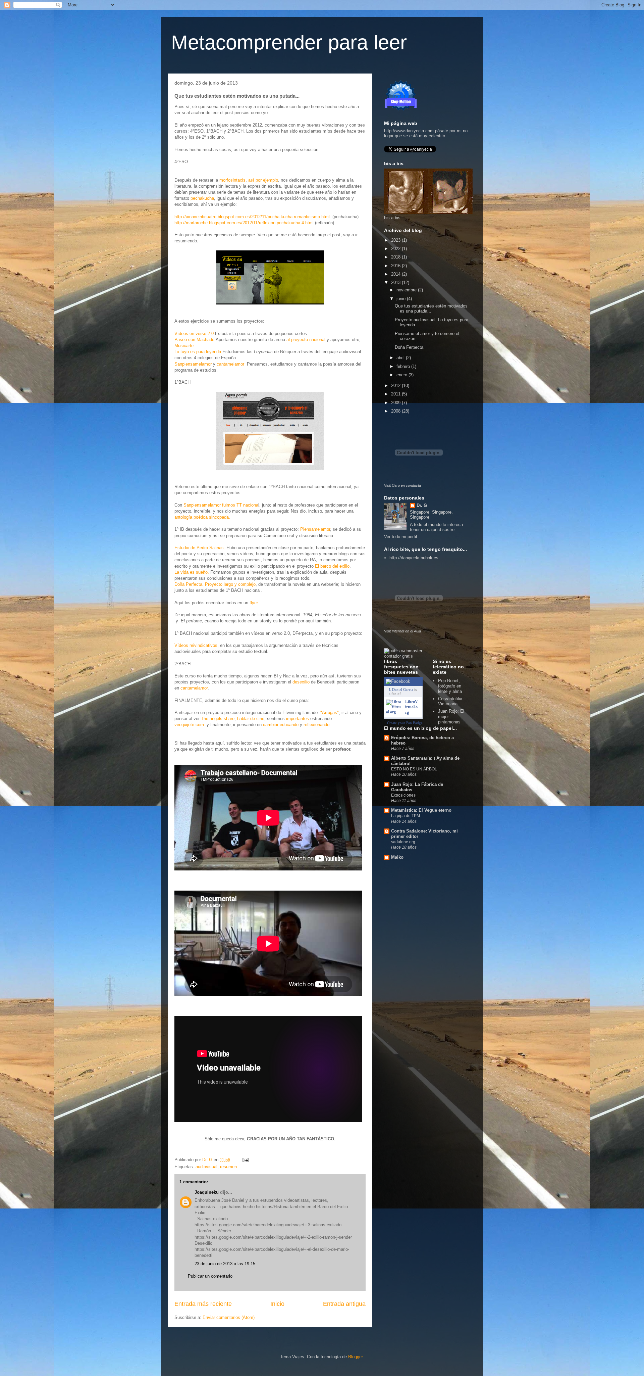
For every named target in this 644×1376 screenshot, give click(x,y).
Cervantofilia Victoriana (450, 701)
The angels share (217, 718)
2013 (396, 282)
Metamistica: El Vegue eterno (421, 810)
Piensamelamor (315, 529)
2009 (396, 402)
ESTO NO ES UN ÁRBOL (414, 769)
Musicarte (184, 345)
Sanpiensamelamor (193, 364)
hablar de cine (250, 718)
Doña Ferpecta (409, 347)
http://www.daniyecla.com (409, 130)
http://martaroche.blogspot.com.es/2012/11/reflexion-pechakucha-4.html (244, 222)
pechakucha (202, 198)
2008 (396, 411)
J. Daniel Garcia (401, 689)
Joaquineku (207, 1192)
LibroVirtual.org (411, 707)
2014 (396, 274)
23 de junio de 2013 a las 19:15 (225, 1263)
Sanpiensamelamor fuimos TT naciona (220, 505)
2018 (396, 256)
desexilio (301, 681)
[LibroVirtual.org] (394, 712)
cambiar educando (281, 724)
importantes (297, 718)
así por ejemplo (263, 180)
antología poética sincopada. (202, 517)
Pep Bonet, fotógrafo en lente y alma (450, 686)
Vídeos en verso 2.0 (194, 333)
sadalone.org (403, 842)
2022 (396, 248)
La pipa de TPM (405, 815)
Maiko (397, 857)
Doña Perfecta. (189, 584)
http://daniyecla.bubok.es (413, 557)
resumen (228, 1166)
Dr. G (422, 505)
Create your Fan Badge (405, 723)
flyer (254, 602)
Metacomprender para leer (289, 42)
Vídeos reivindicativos (195, 645)
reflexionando (316, 724)
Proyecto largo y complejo (230, 584)
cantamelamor (230, 364)
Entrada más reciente (203, 1303)
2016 (396, 265)
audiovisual (206, 1166)
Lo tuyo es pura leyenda (197, 351)
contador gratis (398, 656)
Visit (402, 485)
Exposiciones (403, 795)
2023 (396, 240)
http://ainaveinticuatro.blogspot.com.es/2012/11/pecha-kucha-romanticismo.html (252, 216)
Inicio (277, 1303)
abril (401, 357)
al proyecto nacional (305, 339)
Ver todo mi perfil (400, 536)
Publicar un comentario (210, 1276)
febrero (403, 366)
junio (401, 298)
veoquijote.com (190, 724)
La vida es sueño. (191, 572)
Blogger (355, 1356)
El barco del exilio (332, 566)
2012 (396, 385)
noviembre (407, 289)
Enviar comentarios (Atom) (229, 1317)
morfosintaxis (232, 180)
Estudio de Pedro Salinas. (199, 547)
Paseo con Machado (194, 339)
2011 (396, 393)
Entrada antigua (344, 1303)
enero (402, 374)
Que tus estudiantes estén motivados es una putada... (431, 308)
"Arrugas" (329, 712)
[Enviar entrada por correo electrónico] (245, 1159)
